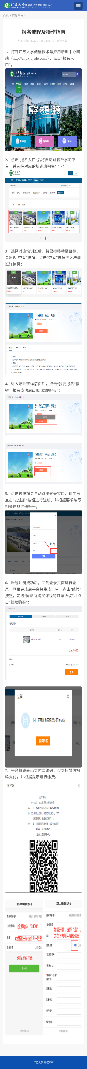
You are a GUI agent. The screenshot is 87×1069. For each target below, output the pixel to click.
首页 (6, 15)
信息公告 (17, 15)
